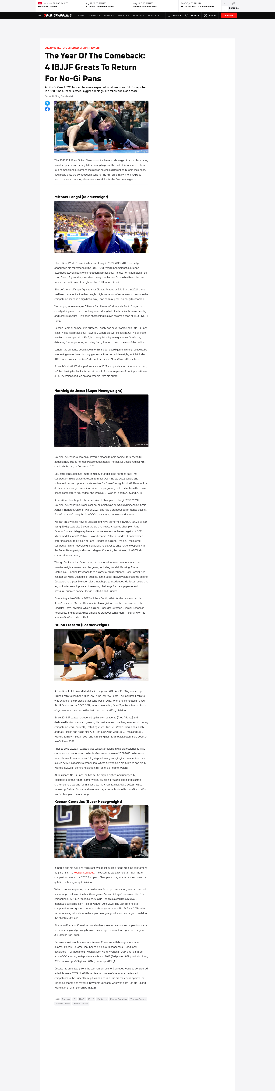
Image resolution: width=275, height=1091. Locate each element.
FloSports (101, 999)
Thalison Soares (137, 999)
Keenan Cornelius (84, 872)
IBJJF (91, 999)
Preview (66, 999)
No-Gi (82, 999)
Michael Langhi (67, 196)
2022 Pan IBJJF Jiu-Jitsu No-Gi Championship (73, 47)
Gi (74, 999)
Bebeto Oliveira (81, 1003)
